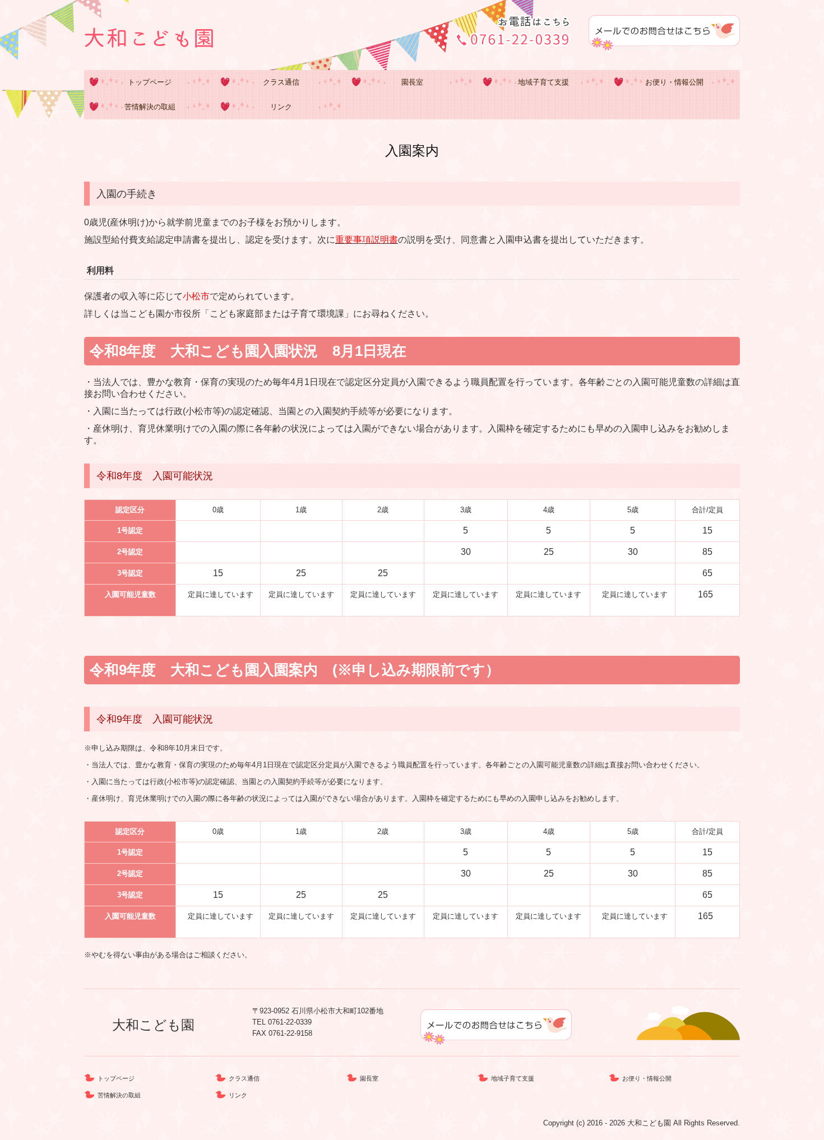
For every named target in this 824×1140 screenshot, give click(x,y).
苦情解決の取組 (149, 107)
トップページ (150, 82)
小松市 (196, 296)
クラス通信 (281, 82)
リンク (281, 107)
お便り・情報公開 (674, 82)
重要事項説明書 (366, 239)
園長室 (412, 82)
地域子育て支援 (543, 82)
